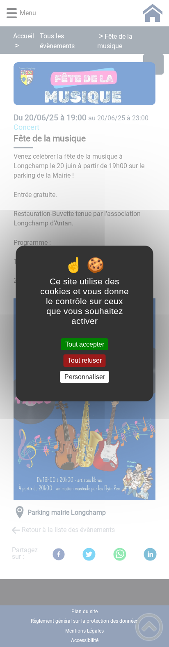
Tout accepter (84, 344)
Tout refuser (85, 360)
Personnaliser (84, 376)
